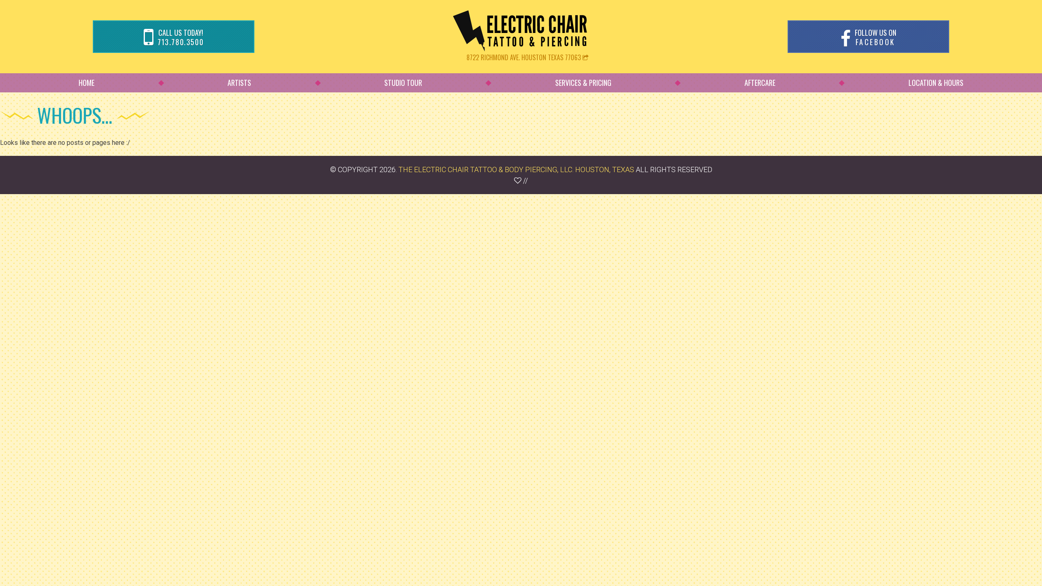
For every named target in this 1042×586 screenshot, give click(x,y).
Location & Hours (935, 82)
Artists (239, 82)
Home (86, 82)
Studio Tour (403, 82)
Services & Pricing (583, 82)
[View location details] (585, 57)
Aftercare (759, 82)
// (524, 180)
